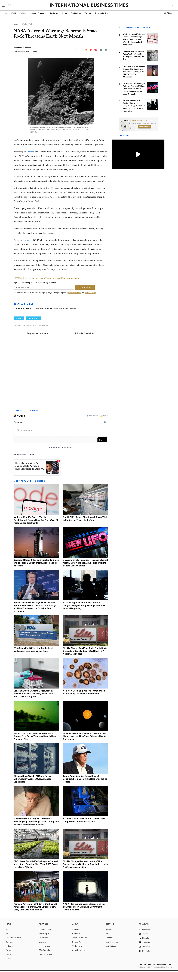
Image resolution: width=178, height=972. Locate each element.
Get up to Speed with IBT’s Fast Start (143, 120)
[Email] (101, 50)
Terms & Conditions (79, 938)
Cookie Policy (77, 946)
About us (75, 930)
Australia (109, 930)
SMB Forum (43, 938)
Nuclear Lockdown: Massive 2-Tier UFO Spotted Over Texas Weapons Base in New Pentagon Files (35, 736)
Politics (23, 13)
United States (111, 946)
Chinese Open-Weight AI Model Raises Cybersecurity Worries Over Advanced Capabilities (32, 779)
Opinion (88, 13)
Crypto (64, 13)
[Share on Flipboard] (91, 50)
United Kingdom (112, 942)
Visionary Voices (45, 930)
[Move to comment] (106, 50)
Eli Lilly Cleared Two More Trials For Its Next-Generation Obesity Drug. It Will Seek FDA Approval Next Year (85, 651)
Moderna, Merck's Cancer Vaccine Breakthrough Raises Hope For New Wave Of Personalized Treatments (36, 520)
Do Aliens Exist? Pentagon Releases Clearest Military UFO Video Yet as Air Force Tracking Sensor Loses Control (85, 563)
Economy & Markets (37, 13)
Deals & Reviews (102, 13)
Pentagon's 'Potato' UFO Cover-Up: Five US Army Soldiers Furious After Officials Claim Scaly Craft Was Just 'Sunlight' (35, 907)
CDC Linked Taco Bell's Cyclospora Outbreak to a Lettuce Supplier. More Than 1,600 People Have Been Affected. (36, 864)
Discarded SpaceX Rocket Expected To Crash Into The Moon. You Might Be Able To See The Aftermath (36, 563)
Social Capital (44, 934)
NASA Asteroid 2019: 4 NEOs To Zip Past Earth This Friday (46, 309)
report (31, 151)
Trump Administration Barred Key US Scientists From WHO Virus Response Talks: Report (85, 779)
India (107, 934)
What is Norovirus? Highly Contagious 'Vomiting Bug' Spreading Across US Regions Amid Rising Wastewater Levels (36, 822)
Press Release (44, 946)
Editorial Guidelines (84, 333)
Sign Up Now (144, 127)
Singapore (109, 938)
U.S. (5, 13)
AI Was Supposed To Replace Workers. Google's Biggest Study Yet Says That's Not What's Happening (84, 605)
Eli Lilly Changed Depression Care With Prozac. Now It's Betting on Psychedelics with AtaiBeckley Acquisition (85, 864)
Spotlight (42, 942)
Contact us (76, 934)
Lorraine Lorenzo (23, 47)
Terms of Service (74, 293)
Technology (76, 13)
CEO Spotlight (44, 950)
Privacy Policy (90, 293)
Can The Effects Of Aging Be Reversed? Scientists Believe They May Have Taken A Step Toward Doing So (34, 694)
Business (54, 13)
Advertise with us (78, 950)
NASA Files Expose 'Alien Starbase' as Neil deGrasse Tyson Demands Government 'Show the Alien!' (84, 907)
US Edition (168, 13)
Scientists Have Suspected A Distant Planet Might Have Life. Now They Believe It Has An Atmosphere (84, 736)
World (13, 13)
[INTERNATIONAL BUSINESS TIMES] (89, 5)
